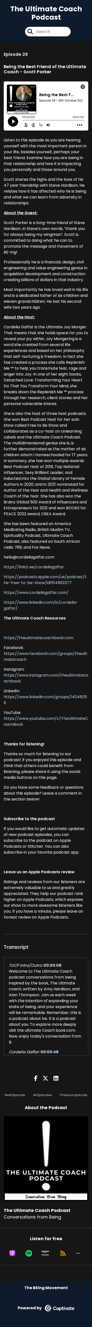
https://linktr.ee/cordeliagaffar (34, 567)
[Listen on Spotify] (28, 1253)
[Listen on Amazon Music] (45, 1253)
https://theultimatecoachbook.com (38, 638)
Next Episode (15, 1095)
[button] (78, 1253)
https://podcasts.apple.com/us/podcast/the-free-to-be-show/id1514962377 (45, 580)
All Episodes (42, 1095)
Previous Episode (73, 1095)
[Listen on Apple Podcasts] (12, 1253)
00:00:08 (52, 965)
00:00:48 (49, 1052)
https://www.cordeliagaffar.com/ (36, 592)
